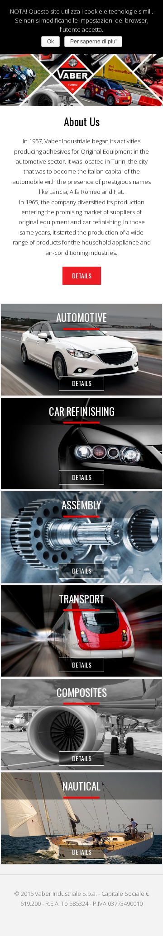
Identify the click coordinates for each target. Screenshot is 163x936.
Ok (50, 41)
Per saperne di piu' (93, 41)
